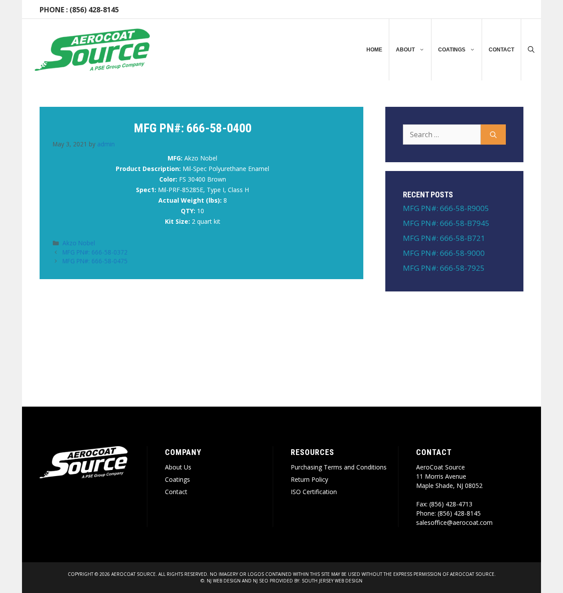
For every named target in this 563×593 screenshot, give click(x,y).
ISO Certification (314, 491)
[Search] (493, 134)
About (405, 50)
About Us (178, 467)
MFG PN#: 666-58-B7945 (446, 223)
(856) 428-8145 (94, 10)
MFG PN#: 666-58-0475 (95, 261)
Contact (501, 50)
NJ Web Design (223, 581)
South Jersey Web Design (332, 581)
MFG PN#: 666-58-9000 (444, 253)
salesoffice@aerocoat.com (454, 522)
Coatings (451, 50)
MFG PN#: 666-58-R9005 (446, 208)
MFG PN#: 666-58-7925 (444, 268)
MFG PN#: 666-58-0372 (95, 252)
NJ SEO (260, 581)
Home (374, 50)
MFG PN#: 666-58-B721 (444, 238)
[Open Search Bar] (531, 49)
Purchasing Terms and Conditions (339, 467)
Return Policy (309, 479)
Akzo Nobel (78, 243)
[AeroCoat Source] (92, 49)
